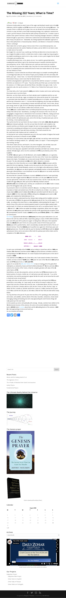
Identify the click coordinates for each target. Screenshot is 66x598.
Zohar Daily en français (14, 581)
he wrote (21, 307)
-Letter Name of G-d (27, 264)
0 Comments (38, 16)
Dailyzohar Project (12, 574)
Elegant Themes (29, 595)
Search (56, 369)
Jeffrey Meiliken (12, 16)
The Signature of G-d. (12, 380)
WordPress (46, 595)
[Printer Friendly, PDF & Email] (15, 23)
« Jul (8, 528)
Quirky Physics (11, 385)
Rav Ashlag (10, 216)
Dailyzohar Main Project (14, 576)
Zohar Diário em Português (15, 584)
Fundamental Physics (12, 388)
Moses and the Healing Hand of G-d (17, 377)
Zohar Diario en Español (14, 579)
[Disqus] (33, 339)
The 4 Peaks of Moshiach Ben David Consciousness (21, 382)
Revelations (30, 16)
